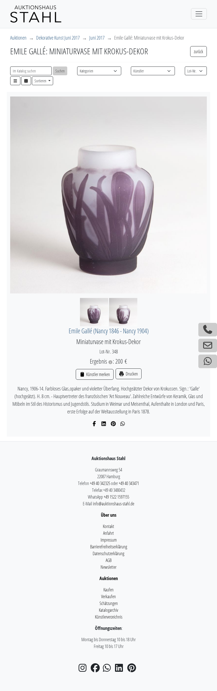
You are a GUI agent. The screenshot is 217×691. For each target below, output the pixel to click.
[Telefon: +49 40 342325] (207, 329)
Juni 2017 (97, 37)
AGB (109, 560)
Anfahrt (108, 533)
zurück (198, 51)
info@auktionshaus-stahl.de (113, 504)
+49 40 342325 (100, 483)
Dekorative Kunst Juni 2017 (58, 37)
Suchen (60, 71)
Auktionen (18, 37)
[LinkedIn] (104, 423)
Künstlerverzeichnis (108, 617)
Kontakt (108, 526)
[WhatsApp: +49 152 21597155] (207, 361)
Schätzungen (108, 603)
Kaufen (108, 590)
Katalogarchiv (108, 610)
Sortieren (40, 80)
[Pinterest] (113, 423)
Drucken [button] (131, 374)
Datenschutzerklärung (108, 553)
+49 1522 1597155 (116, 497)
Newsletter (108, 567)
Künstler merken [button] (97, 374)
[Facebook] (94, 423)
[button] (15, 80)
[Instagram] (84, 669)
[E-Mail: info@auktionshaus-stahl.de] (207, 345)
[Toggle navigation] (199, 14)
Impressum (109, 540)
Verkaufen (108, 596)
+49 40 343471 (129, 483)
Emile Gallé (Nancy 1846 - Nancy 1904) (109, 331)
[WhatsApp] (123, 423)
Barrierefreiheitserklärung (108, 547)
